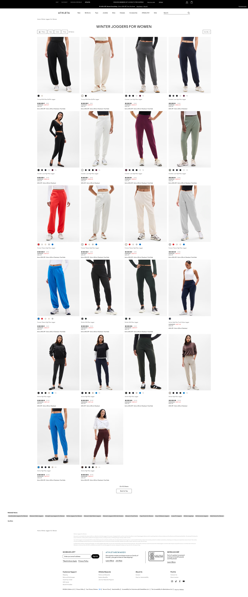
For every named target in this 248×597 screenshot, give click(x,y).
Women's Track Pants (131, 516)
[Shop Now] (124, 6)
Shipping (65, 575)
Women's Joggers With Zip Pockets (113, 516)
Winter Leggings (188, 516)
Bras (113, 13)
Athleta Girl (145, 13)
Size (50, 32)
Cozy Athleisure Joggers (162, 516)
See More (10, 521)
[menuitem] (79, 12)
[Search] (189, 13)
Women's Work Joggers (36, 516)
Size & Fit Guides (67, 584)
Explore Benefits (103, 577)
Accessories (133, 13)
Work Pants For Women (216, 516)
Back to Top (124, 491)
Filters (43, 32)
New (79, 13)
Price (64, 32)
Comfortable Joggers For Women (18, 516)
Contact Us (173, 575)
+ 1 (143, 96)
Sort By (206, 32)
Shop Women (140, 6)
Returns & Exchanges (69, 577)
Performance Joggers (202, 516)
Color (57, 32)
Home (38, 19)
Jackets (105, 13)
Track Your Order (67, 579)
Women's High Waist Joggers (92, 516)
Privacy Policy (83, 561)
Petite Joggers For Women (74, 516)
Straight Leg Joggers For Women (54, 516)
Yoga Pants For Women (146, 516)
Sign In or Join (151, 2)
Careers (138, 575)
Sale (155, 13)
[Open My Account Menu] (187, 2)
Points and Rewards (104, 575)
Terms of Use (106, 589)
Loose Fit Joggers (176, 516)
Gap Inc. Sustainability (142, 577)
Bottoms (88, 13)
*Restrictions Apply (70, 561)
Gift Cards (66, 582)
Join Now (119, 561)
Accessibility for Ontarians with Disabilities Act (135, 589)
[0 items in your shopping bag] (191, 2)
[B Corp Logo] (156, 556)
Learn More (110, 561)
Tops (96, 13)
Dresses (122, 13)
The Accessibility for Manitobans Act (161, 589)
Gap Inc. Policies (179, 589)
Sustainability (116, 589)
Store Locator (174, 577)
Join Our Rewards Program (106, 579)
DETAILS (161, 2)
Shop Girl (145, 6)
